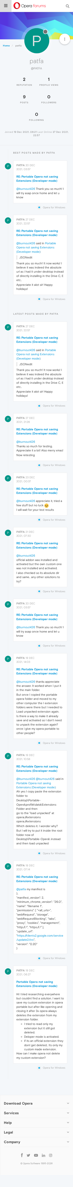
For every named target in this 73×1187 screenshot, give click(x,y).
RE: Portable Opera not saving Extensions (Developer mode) (37, 178)
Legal (8, 1132)
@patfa (21, 889)
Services (11, 1113)
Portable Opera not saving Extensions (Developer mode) (36, 247)
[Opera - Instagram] (50, 1155)
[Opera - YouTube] (36, 1155)
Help (8, 1123)
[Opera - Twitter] (28, 1155)
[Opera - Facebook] (22, 1155)
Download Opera (18, 1103)
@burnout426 (25, 188)
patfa (20, 165)
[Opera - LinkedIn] (43, 1155)
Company (12, 1142)
